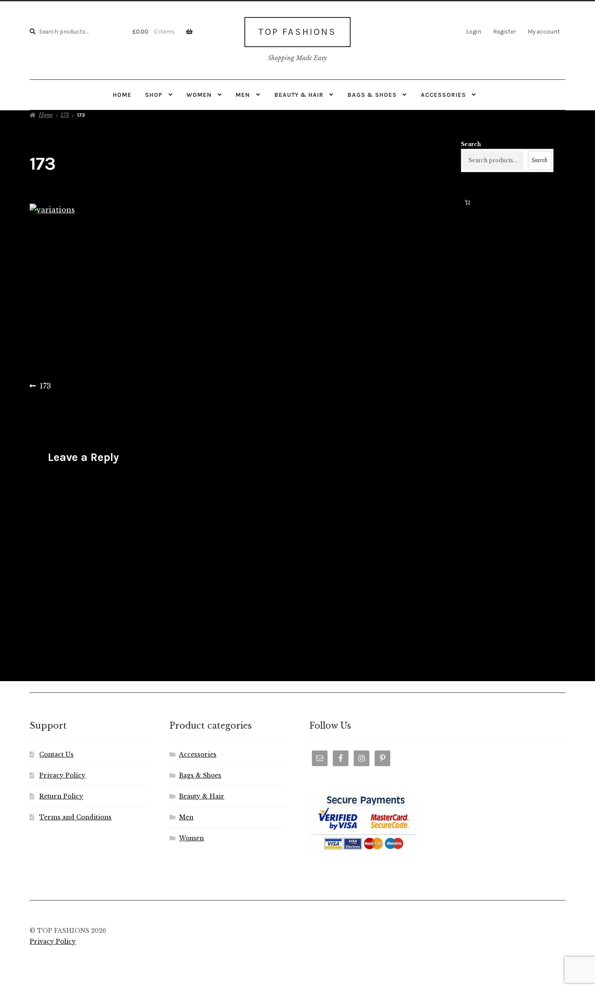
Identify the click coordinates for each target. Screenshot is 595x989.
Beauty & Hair (299, 94)
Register (504, 31)
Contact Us (56, 754)
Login (473, 31)
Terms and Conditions (75, 817)
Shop (153, 94)
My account (543, 31)
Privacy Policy (62, 775)
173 (65, 115)
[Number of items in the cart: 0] (467, 202)
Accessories (443, 94)
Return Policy (61, 796)
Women (199, 94)
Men (243, 94)
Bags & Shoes (372, 94)
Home (122, 94)
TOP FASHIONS (297, 32)
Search (471, 144)
